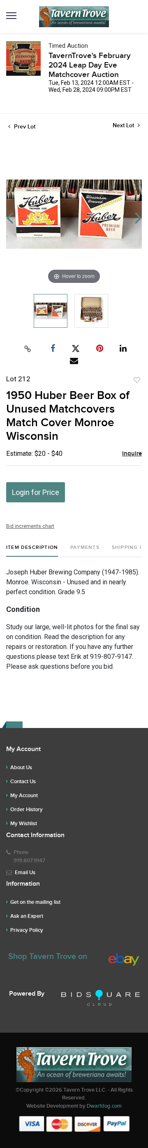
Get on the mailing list (35, 902)
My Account (24, 795)
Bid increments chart (30, 526)
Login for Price (35, 492)
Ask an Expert (26, 916)
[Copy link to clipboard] (28, 349)
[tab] (32, 551)
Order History (26, 809)
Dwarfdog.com (104, 1106)
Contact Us (23, 781)
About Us (21, 767)
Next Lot (124, 125)
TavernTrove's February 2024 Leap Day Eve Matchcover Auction (90, 65)
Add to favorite (137, 380)
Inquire (132, 453)
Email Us (25, 872)
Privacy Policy (26, 930)
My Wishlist (23, 823)
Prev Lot (23, 126)
